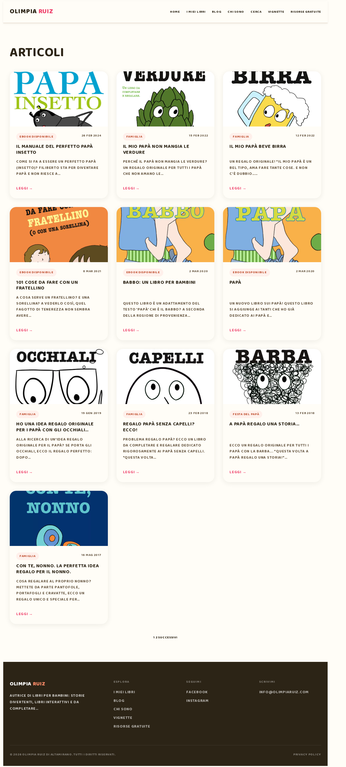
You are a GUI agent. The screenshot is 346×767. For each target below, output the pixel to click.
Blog (216, 11)
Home (175, 11)
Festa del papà (246, 414)
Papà (235, 282)
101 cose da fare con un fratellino (47, 285)
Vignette (276, 11)
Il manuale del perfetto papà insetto (54, 149)
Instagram (197, 701)
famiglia (134, 136)
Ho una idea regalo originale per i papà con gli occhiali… (55, 427)
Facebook (197, 692)
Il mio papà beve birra (257, 146)
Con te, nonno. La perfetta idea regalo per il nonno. (57, 569)
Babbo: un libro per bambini (159, 282)
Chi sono (236, 11)
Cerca (256, 11)
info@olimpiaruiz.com (284, 692)
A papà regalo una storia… (264, 424)
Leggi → (24, 188)
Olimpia (31, 11)
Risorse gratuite (306, 11)
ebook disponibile (36, 136)
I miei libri (196, 11)
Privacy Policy (307, 754)
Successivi (167, 637)
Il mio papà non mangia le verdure (156, 149)
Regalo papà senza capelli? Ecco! (159, 427)
